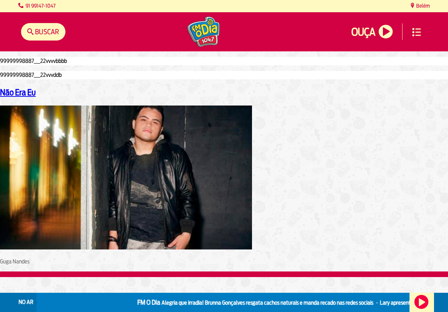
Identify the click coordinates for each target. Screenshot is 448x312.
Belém (422, 6)
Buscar (46, 32)
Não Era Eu (18, 92)
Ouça (363, 32)
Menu (416, 32)
